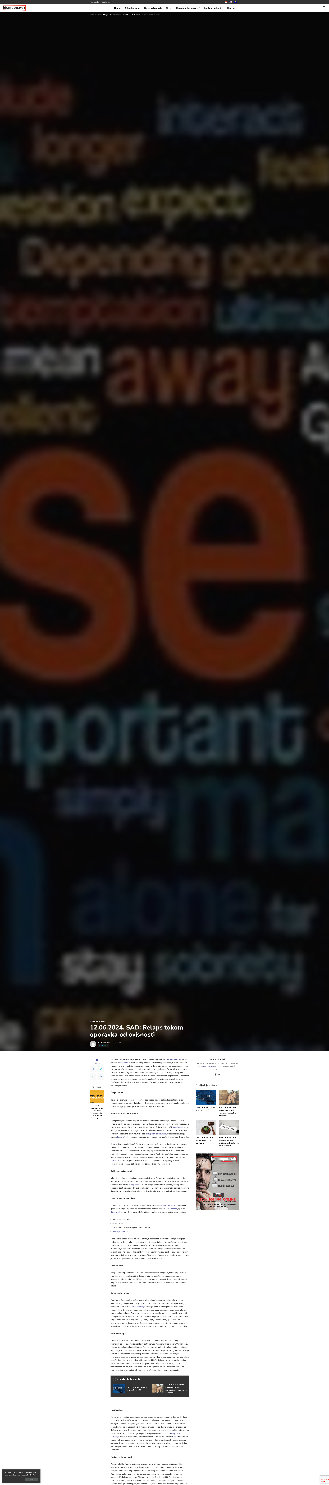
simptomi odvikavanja (156, 1134)
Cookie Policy (32, 1475)
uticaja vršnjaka (123, 1137)
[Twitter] (101, 1069)
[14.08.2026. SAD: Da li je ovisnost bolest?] (130, 1388)
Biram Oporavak (103, 1042)
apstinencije (123, 1062)
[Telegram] (101, 1076)
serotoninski (172, 1208)
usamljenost (178, 1127)
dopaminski (116, 1212)
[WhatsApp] (93, 1076)
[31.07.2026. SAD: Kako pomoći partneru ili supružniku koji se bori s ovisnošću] (169, 1388)
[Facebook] (93, 1069)
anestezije (115, 1160)
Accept (31, 1479)
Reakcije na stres (120, 1231)
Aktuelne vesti (98, 1021)
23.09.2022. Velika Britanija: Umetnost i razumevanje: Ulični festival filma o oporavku (97, 1112)
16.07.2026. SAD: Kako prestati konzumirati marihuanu (205, 1140)
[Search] (324, 8)
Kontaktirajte (208, 1066)
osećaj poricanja (137, 1306)
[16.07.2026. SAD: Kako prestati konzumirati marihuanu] (206, 1127)
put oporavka (134, 1184)
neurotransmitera (168, 1205)
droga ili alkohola (174, 1059)
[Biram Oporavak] (14, 8)
